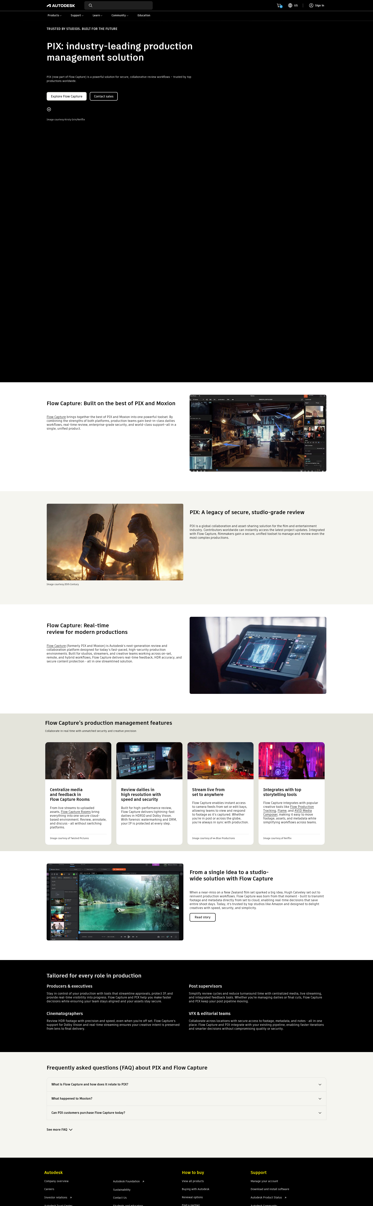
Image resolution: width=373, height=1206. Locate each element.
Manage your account (264, 1181)
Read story (203, 917)
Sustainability (122, 1190)
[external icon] (71, 1198)
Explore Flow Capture (66, 96)
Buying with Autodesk (195, 1189)
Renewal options (192, 1197)
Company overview (56, 1181)
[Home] (61, 5)
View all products (193, 1181)
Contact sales (103, 96)
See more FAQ (57, 1129)
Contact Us (120, 1198)
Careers (49, 1189)
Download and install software (270, 1189)
